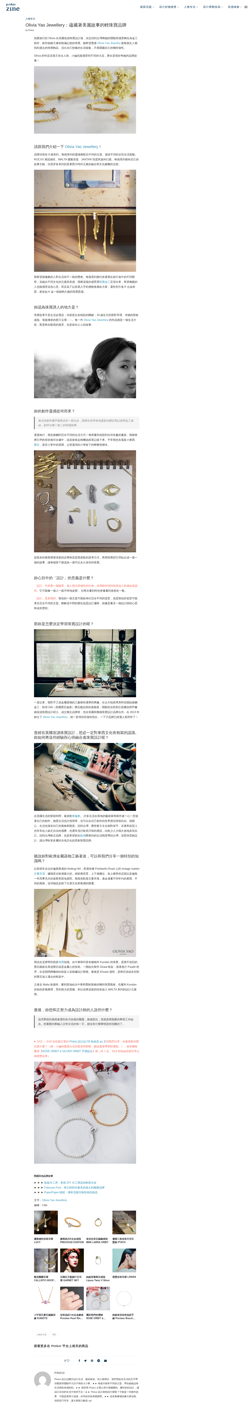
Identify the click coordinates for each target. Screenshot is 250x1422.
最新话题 (146, 6)
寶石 (36, 444)
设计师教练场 (211, 6)
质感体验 (233, 6)
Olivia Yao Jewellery (81, 147)
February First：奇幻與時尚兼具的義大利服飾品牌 (74, 1187)
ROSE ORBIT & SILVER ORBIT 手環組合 (67, 1051)
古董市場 (39, 873)
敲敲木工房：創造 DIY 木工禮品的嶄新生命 (70, 1182)
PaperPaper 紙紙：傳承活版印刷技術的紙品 (71, 1192)
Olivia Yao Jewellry (108, 43)
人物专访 (190, 6)
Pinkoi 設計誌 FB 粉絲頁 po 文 (87, 1041)
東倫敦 (76, 816)
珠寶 (61, 962)
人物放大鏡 (41, 1334)
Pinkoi (31, 30)
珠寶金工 (104, 281)
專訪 (54, 1334)
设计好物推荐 (168, 6)
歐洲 (83, 835)
